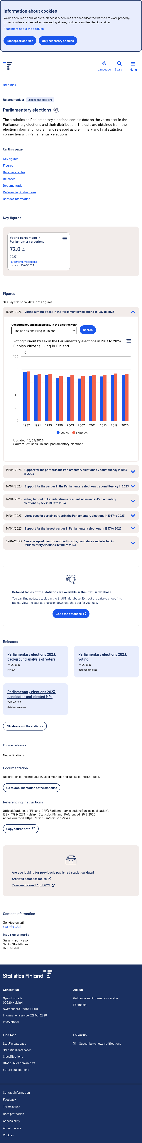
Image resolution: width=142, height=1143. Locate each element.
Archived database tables (29, 879)
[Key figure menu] (64, 238)
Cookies (8, 1135)
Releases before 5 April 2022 (31, 885)
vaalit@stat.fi (12, 926)
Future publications (16, 1069)
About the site (12, 1128)
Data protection (13, 1114)
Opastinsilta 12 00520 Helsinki (13, 1000)
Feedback (9, 1099)
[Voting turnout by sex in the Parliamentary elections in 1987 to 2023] (133, 311)
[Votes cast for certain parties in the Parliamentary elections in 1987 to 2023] (133, 515)
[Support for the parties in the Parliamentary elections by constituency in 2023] (133, 486)
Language (104, 69)
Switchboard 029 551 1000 (20, 1009)
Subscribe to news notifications (97, 1043)
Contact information (16, 199)
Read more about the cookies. (24, 28)
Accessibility (11, 1121)
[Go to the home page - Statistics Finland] (7, 66)
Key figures (10, 159)
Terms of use (11, 1106)
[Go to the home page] (28, 974)
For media (80, 1004)
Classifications (13, 1056)
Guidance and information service (95, 998)
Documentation (13, 185)
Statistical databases (17, 1050)
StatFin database (14, 1043)
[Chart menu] (128, 341)
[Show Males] (63, 433)
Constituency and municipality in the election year (44, 324)
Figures (8, 165)
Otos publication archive (19, 1063)
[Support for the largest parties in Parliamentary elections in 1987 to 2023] (133, 528)
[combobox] (13, 330)
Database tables (14, 172)
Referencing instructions (19, 192)
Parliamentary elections (23, 261)
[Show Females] (79, 433)
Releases (9, 179)
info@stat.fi (11, 1022)
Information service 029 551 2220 (25, 1015)
